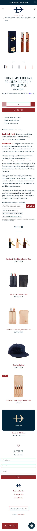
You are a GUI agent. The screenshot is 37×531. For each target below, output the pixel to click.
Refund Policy (18, 498)
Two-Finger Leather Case (18, 294)
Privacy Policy (18, 494)
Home (16, 16)
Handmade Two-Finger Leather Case (18, 330)
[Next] (23, 61)
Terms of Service (18, 491)
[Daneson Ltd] (18, 9)
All (22, 16)
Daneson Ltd (20, 515)
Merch (18, 227)
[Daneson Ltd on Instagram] (18, 446)
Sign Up (18, 477)
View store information (11, 123)
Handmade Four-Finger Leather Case (18, 400)
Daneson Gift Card (18, 433)
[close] (35, 2)
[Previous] (13, 61)
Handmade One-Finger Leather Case (18, 259)
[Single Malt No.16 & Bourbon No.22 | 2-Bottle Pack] (18, 42)
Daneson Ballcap (18, 365)
